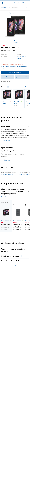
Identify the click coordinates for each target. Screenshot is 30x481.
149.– (4, 45)
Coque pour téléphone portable (10, 13)
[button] (15, 64)
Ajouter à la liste (22, 77)
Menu (4, 7)
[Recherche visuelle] (27, 7)
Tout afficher (25, 87)
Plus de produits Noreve (21, 56)
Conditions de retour (7, 174)
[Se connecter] (18, 2)
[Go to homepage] (2, 3)
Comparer (9, 77)
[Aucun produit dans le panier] (27, 2)
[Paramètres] (14, 2)
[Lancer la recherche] (10, 7)
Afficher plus (6, 140)
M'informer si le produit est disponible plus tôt (15, 67)
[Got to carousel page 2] (15, 40)
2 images (15, 42)
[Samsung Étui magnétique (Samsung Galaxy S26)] (18, 216)
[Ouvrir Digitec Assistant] (23, 2)
